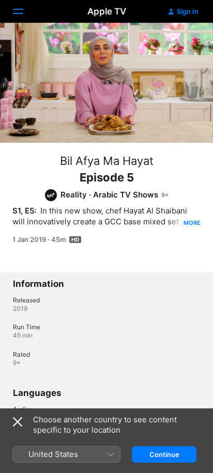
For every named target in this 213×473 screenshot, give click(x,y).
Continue (164, 454)
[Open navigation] (24, 11)
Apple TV (106, 11)
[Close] (17, 421)
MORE (192, 222)
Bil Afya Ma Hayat (107, 160)
